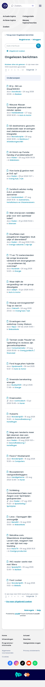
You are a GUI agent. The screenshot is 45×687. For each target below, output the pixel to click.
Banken (18, 94)
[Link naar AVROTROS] (18, 674)
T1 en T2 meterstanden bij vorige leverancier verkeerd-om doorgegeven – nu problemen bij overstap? (21, 260)
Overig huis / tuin (16, 178)
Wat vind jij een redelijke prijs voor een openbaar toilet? (21, 216)
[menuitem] (29, 610)
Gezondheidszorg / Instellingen (16, 444)
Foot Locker (15, 580)
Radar (14, 157)
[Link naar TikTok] (22, 663)
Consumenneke (18, 348)
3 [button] (11, 70)
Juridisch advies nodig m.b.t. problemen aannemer (20, 192)
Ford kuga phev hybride (21, 363)
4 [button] (14, 70)
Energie (18, 271)
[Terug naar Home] (5, 6)
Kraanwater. (15, 398)
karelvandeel (17, 197)
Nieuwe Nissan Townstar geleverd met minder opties (19, 107)
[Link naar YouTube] (28, 663)
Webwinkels (14, 329)
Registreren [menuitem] (24, 39)
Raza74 (15, 548)
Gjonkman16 (17, 366)
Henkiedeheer (18, 113)
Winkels (17, 585)
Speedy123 (16, 567)
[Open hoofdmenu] (40, 6)
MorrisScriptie (17, 136)
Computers (20, 461)
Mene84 (15, 522)
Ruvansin (15, 268)
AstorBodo (16, 91)
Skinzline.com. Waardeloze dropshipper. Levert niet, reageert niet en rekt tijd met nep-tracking (20, 540)
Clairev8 (15, 308)
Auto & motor (25, 115)
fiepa (14, 327)
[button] (32, 5)
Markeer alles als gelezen (15, 64)
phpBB (17, 614)
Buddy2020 (16, 385)
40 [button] (23, 70)
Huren (22, 403)
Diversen (12, 223)
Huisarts (13, 414)
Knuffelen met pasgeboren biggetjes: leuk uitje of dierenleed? (21, 237)
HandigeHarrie (18, 477)
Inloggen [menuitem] (37, 39)
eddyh (14, 290)
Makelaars (14, 160)
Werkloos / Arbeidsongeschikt (18, 140)
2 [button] (8, 70)
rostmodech (19, 401)
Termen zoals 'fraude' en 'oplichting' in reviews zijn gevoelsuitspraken (21, 343)
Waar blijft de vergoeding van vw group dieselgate (20, 284)
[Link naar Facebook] (10, 663)
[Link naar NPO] (27, 675)
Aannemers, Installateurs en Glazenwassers (20, 201)
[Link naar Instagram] (16, 663)
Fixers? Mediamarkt (19, 456)
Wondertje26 (17, 417)
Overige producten (18, 551)
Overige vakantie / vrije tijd (20, 244)
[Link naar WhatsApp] (35, 663)
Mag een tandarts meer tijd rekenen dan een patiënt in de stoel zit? (20, 435)
